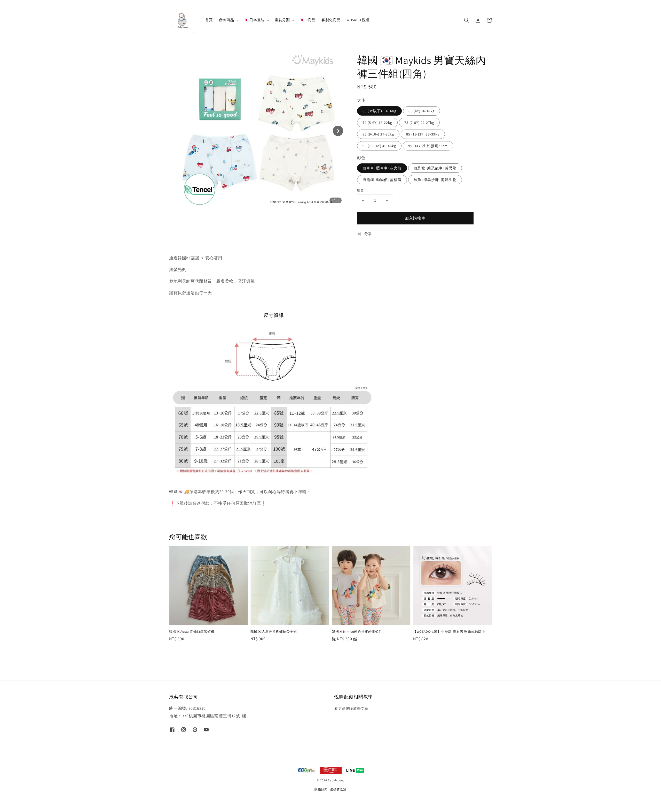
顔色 (361, 157)
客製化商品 (330, 20)
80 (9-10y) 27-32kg (378, 134)
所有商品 (226, 20)
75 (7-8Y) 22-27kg (419, 122)
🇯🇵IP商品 (307, 20)
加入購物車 (415, 218)
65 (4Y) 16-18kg (421, 111)
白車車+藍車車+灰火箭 (382, 168)
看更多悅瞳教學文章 (351, 708)
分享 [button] (368, 233)
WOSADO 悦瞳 (358, 20)
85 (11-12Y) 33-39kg (422, 134)
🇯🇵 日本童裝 (254, 20)
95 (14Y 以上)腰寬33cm (428, 146)
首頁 (209, 20)
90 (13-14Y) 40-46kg (379, 146)
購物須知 (321, 789)
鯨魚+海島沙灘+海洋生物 (435, 179)
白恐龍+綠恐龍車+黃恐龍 (435, 168)
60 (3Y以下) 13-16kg (379, 111)
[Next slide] (338, 131)
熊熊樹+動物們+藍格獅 (382, 179)
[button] (466, 20)
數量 (360, 190)
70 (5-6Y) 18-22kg (377, 122)
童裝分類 (282, 20)
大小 (361, 100)
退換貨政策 (338, 789)
